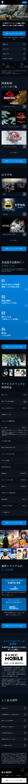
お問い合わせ (18, 775)
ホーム (3, 775)
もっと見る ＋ (14, 152)
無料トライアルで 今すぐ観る (14, 33)
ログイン (24, 2)
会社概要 (7, 775)
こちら (14, 38)
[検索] (20, 2)
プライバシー (12, 775)
